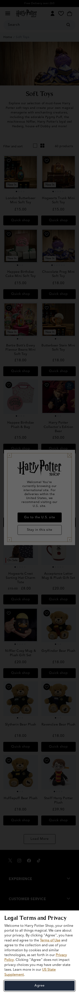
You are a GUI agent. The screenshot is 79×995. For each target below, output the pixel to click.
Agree (39, 985)
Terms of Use (50, 940)
